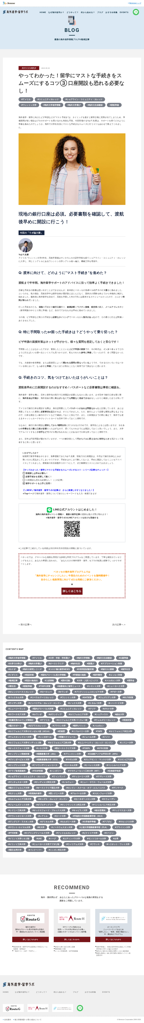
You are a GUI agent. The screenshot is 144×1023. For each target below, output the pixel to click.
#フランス (95, 844)
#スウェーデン (108, 799)
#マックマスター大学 (121, 810)
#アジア (92, 708)
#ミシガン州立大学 (57, 850)
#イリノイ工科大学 (16, 844)
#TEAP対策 (37, 771)
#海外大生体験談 (95, 105)
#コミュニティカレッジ (48, 99)
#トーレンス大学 (92, 765)
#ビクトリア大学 (89, 833)
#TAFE (99, 731)
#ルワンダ (37, 714)
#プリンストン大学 (72, 754)
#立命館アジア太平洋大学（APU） (103, 754)
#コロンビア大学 (125, 759)
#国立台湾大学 (15, 850)
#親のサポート (15, 725)
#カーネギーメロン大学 (84, 799)
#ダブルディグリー (44, 804)
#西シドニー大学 (56, 793)
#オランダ (63, 692)
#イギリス (13, 675)
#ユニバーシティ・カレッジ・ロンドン (95, 742)
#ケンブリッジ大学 (16, 765)
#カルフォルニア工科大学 (19, 799)
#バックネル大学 (15, 697)
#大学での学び (15, 663)
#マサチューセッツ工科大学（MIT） (84, 771)
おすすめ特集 (111, 12)
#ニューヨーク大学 (115, 686)
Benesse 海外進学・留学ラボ (15, 12)
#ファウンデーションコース (44, 765)
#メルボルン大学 (112, 680)
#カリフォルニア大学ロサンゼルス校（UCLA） (29, 731)
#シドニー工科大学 (16, 810)
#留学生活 (125, 669)
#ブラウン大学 (59, 725)
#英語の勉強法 (31, 680)
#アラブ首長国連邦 (16, 771)
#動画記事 (13, 680)
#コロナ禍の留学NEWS (59, 669)
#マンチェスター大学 (17, 782)
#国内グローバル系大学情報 (53, 675)
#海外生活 (75, 663)
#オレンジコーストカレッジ (20, 692)
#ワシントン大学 (28, 105)
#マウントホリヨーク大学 (19, 816)
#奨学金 (130, 680)
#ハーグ (52, 838)
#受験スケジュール (67, 737)
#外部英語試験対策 (85, 669)
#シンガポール (44, 737)
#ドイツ (106, 737)
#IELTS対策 (128, 697)
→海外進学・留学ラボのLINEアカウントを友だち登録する (72, 517)
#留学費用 (97, 675)
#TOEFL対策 (44, 686)
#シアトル (43, 816)
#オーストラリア (56, 663)
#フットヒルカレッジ (65, 833)
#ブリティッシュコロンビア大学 (89, 692)
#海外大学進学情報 (51, 105)
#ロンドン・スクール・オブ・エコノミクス (85, 787)
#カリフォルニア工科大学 (59, 742)
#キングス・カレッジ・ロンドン (52, 799)
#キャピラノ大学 (79, 810)
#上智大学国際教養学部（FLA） (93, 827)
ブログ (100, 12)
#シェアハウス (101, 714)
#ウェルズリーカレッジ (104, 720)
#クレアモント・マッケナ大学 (97, 759)
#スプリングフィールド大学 (36, 833)
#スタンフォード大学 (102, 793)
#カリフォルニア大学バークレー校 (72, 720)
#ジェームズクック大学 (18, 804)
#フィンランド (58, 776)
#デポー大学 (116, 692)
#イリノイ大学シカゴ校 (18, 838)
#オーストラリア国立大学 (47, 787)
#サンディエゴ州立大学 (44, 782)
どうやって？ (73, 12)
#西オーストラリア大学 (65, 748)
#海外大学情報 (83, 658)
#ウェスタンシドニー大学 (19, 737)
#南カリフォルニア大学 (18, 787)
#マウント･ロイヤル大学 (19, 827)
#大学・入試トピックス (87, 680)
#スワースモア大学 (16, 714)
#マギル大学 (71, 759)
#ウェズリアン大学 (107, 697)
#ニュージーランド (16, 708)
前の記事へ (26, 624)
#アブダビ (107, 821)
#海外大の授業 (107, 669)
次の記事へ (117, 624)
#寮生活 (12, 686)
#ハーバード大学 (116, 703)
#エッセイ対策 (115, 675)
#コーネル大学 (70, 765)
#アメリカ (26, 99)
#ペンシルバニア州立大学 (103, 804)
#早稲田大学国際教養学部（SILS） (88, 816)
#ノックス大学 (74, 703)
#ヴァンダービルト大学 (18, 759)
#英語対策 (29, 675)
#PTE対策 (12, 833)
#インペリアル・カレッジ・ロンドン (45, 703)
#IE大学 (40, 827)
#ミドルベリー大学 (80, 731)
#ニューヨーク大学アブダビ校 (45, 844)
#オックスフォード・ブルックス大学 (48, 810)
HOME (43, 12)
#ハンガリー (55, 771)
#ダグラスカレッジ (37, 725)
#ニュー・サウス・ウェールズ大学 (96, 782)
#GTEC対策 (102, 748)
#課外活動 (65, 680)
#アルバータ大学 (78, 793)
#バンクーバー (35, 850)
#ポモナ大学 (108, 708)
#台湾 (115, 838)
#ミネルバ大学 (95, 703)
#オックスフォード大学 (18, 748)
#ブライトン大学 (122, 827)
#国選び (90, 663)
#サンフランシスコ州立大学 (72, 804)
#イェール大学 (89, 737)
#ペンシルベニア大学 (116, 765)
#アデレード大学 (103, 776)
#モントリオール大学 (96, 838)
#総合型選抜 (99, 810)
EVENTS (124, 12)
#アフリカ (45, 720)
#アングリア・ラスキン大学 (20, 821)
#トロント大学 (93, 686)
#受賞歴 (61, 731)
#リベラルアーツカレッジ (42, 697)
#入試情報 (49, 680)
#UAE (39, 838)
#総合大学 (119, 714)
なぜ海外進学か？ (56, 12)
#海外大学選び (74, 105)
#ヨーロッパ (45, 692)
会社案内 (7, 1020)
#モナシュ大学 (15, 793)
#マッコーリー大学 (80, 776)
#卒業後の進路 (79, 675)
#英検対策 (126, 720)
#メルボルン (98, 725)
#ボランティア (55, 714)
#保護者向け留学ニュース (68, 686)
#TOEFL (86, 748)
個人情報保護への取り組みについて (27, 1020)
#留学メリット (79, 725)
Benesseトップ (135, 3)
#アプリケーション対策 (111, 663)
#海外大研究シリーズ (32, 669)
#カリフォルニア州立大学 (120, 731)
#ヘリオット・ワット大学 (118, 844)
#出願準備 (123, 658)
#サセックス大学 (126, 821)
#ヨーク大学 (60, 816)
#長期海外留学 (35, 793)
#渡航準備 (114, 105)
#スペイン (109, 833)
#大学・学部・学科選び (59, 658)
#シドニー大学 (126, 742)
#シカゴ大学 (42, 748)
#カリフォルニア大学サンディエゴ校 (24, 742)
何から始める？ (88, 12)
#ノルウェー (68, 782)
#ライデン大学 (15, 703)
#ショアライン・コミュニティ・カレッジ (84, 99)
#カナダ (12, 669)
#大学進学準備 (89, 821)
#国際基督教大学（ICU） (47, 759)
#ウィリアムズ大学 (74, 844)
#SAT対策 (87, 697)
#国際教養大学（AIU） (46, 754)
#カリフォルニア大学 (78, 714)
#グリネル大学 (46, 821)
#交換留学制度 (114, 771)
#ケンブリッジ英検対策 (18, 754)
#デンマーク (117, 787)
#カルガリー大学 (68, 821)
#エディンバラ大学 (71, 838)
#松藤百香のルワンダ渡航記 (20, 720)
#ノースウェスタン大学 (61, 827)
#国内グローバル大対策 (42, 708)
